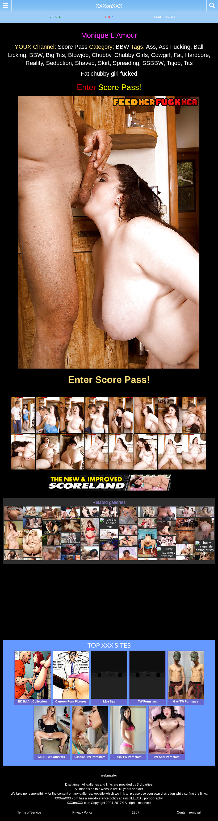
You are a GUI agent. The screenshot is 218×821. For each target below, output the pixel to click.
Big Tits (55, 55)
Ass (151, 46)
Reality (34, 63)
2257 (135, 812)
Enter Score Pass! (109, 379)
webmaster (109, 775)
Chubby (101, 55)
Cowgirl (160, 55)
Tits (188, 63)
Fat (178, 55)
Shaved (85, 63)
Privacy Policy (82, 812)
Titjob (174, 63)
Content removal (189, 812)
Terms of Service (29, 812)
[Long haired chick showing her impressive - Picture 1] (23, 432)
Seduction (59, 63)
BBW (122, 46)
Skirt (104, 63)
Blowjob (78, 55)
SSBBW (153, 63)
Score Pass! (109, 87)
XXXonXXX (109, 5)
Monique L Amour (109, 35)
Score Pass (72, 46)
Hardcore (197, 55)
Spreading (126, 63)
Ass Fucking (174, 46)
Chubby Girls (131, 55)
